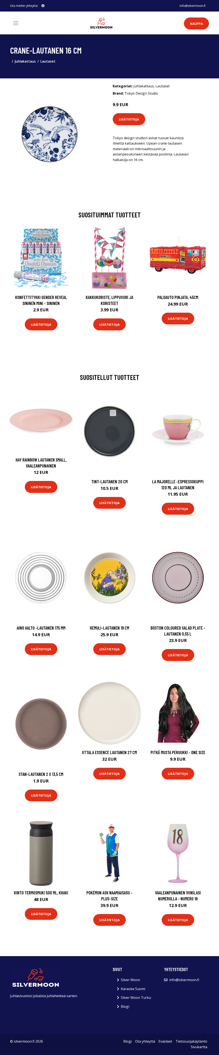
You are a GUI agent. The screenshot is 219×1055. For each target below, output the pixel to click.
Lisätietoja (129, 119)
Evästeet (165, 1041)
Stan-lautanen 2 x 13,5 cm (41, 774)
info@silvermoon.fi (193, 6)
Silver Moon (130, 979)
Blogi (125, 1006)
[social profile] (43, 6)
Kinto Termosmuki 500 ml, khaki (41, 892)
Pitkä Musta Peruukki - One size (178, 752)
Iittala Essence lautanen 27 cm (109, 752)
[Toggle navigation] (16, 23)
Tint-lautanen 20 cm (109, 481)
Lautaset (47, 61)
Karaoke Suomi (133, 988)
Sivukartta (199, 1047)
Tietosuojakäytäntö (191, 1041)
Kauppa (196, 23)
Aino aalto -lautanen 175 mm (41, 627)
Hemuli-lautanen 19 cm (109, 627)
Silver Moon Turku (136, 997)
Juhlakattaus (25, 61)
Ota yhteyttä (145, 1041)
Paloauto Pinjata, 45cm (177, 297)
